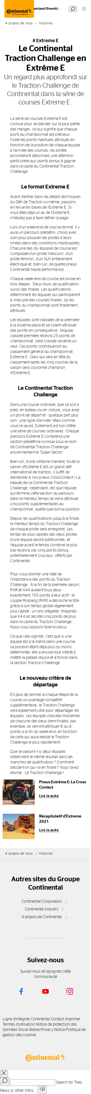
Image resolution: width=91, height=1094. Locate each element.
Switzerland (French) (42, 8)
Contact (57, 1019)
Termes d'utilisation (19, 1024)
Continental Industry (42, 909)
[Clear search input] (42, 1090)
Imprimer (73, 1019)
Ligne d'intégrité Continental (26, 1019)
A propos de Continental (42, 917)
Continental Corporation (42, 902)
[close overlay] (4, 1073)
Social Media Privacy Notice (41, 1030)
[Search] (4, 1081)
